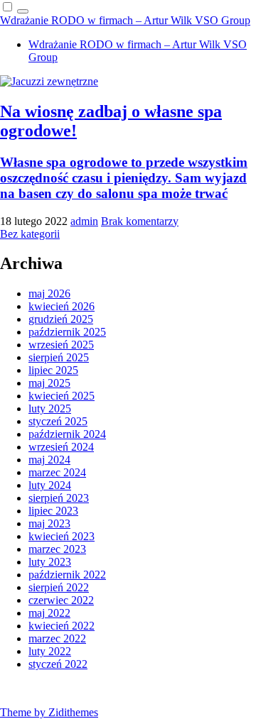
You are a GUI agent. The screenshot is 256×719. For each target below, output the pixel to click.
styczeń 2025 (57, 421)
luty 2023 (49, 562)
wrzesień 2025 (61, 345)
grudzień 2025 (60, 319)
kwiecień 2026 (61, 306)
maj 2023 (49, 523)
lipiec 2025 (53, 370)
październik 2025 (67, 332)
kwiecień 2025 (61, 396)
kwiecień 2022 (61, 626)
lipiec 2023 (53, 511)
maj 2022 (49, 613)
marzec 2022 (57, 638)
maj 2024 (49, 460)
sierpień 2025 (58, 357)
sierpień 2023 (58, 498)
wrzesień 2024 (61, 447)
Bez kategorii (30, 234)
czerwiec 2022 (61, 600)
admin (84, 221)
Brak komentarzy (139, 221)
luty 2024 (49, 485)
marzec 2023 (57, 549)
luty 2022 (49, 651)
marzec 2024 (57, 472)
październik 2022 (67, 575)
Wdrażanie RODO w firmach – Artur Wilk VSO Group (125, 20)
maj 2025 (49, 383)
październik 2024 (67, 434)
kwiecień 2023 (61, 536)
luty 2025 (49, 408)
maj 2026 (49, 293)
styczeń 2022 (57, 664)
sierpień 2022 (58, 587)
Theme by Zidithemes (49, 712)
